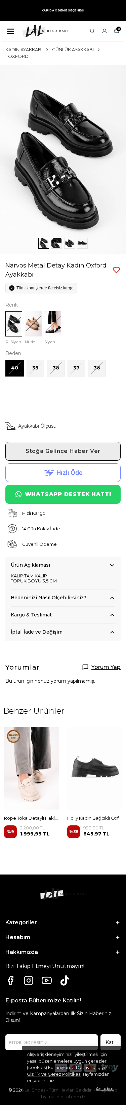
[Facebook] (10, 980)
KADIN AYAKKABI (23, 49)
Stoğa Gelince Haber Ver (63, 451)
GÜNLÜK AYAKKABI (73, 49)
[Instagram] (29, 980)
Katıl (111, 1042)
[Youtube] (47, 980)
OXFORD (18, 56)
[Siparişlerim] (104, 31)
